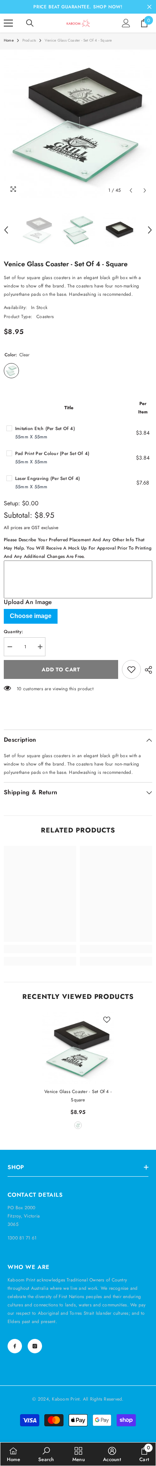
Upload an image (28, 602)
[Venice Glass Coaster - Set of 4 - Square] (78, 1048)
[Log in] (126, 23)
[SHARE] (146, 670)
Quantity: (13, 631)
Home (9, 40)
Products (29, 40)
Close (149, 7)
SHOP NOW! (107, 6)
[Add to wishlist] (131, 669)
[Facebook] (15, 1346)
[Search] (29, 23)
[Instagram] (35, 1346)
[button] (130, 190)
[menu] (8, 23)
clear (78, 1125)
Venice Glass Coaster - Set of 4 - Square (78, 1095)
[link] (40, 949)
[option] (78, 124)
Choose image (30, 616)
